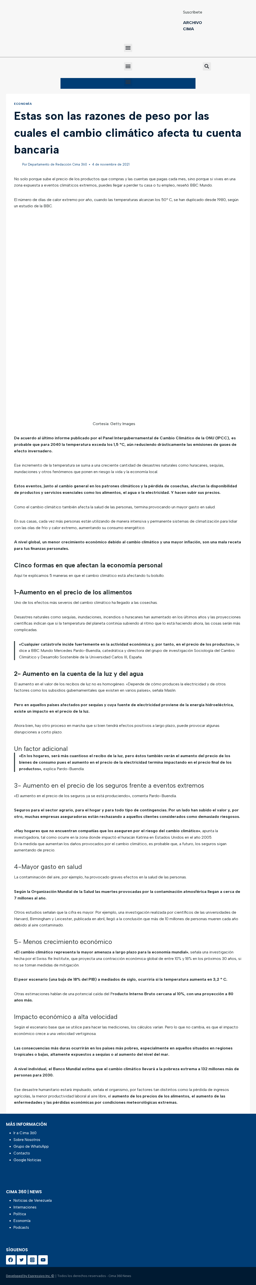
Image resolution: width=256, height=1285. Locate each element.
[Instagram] (32, 1260)
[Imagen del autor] (17, 165)
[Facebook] (11, 1260)
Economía (23, 104)
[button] (128, 48)
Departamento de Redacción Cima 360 (57, 164)
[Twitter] (21, 1260)
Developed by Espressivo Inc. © (30, 1275)
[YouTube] (43, 1260)
